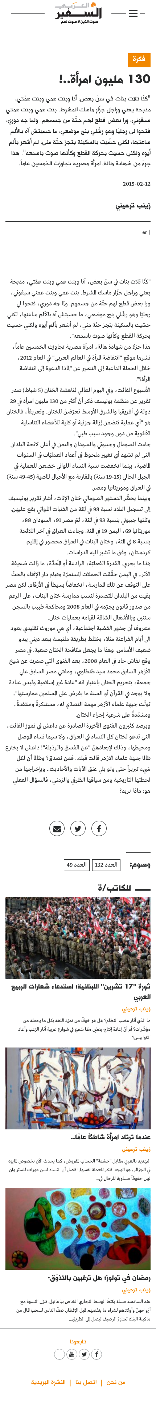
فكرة (139, 59)
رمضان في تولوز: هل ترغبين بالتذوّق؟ (99, 1277)
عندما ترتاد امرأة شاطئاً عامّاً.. (111, 1137)
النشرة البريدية (48, 1381)
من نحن (116, 1381)
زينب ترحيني (133, 205)
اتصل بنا (86, 1381)
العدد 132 (106, 865)
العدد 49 (77, 865)
